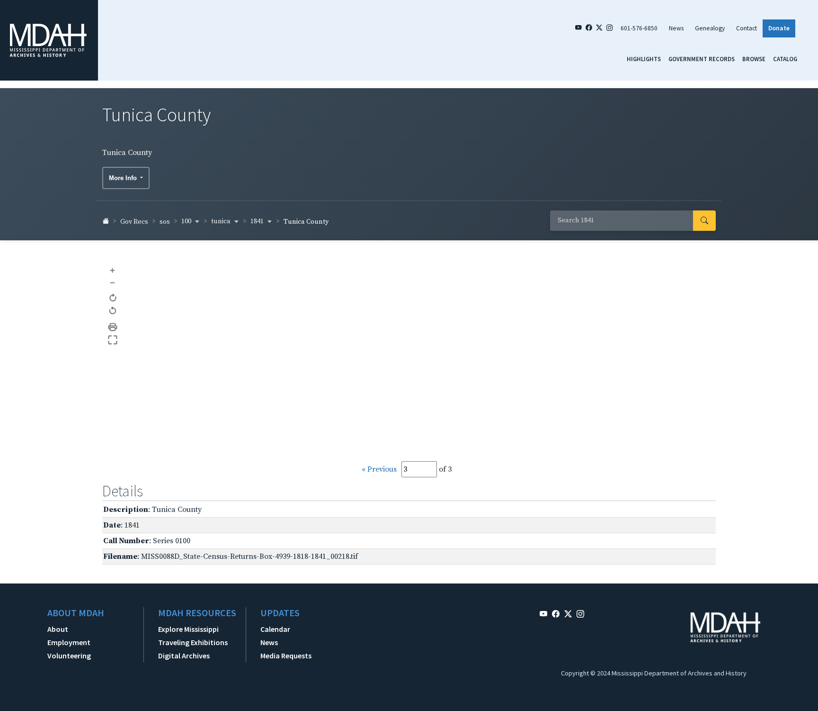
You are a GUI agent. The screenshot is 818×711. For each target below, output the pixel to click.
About (57, 629)
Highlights (644, 59)
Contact (746, 28)
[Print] (113, 327)
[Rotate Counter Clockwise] (113, 311)
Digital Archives (184, 655)
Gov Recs (134, 222)
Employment (68, 642)
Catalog (785, 59)
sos (165, 222)
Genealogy (710, 28)
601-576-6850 (639, 28)
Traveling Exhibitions (193, 642)
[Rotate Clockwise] (113, 298)
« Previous (379, 469)
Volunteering (69, 655)
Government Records (701, 59)
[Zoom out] (113, 282)
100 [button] (187, 221)
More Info (124, 178)
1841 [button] (257, 221)
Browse (753, 59)
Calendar (275, 629)
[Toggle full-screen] (113, 340)
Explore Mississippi (188, 629)
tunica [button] (221, 221)
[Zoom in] (113, 270)
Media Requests (285, 655)
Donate (779, 28)
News (676, 28)
